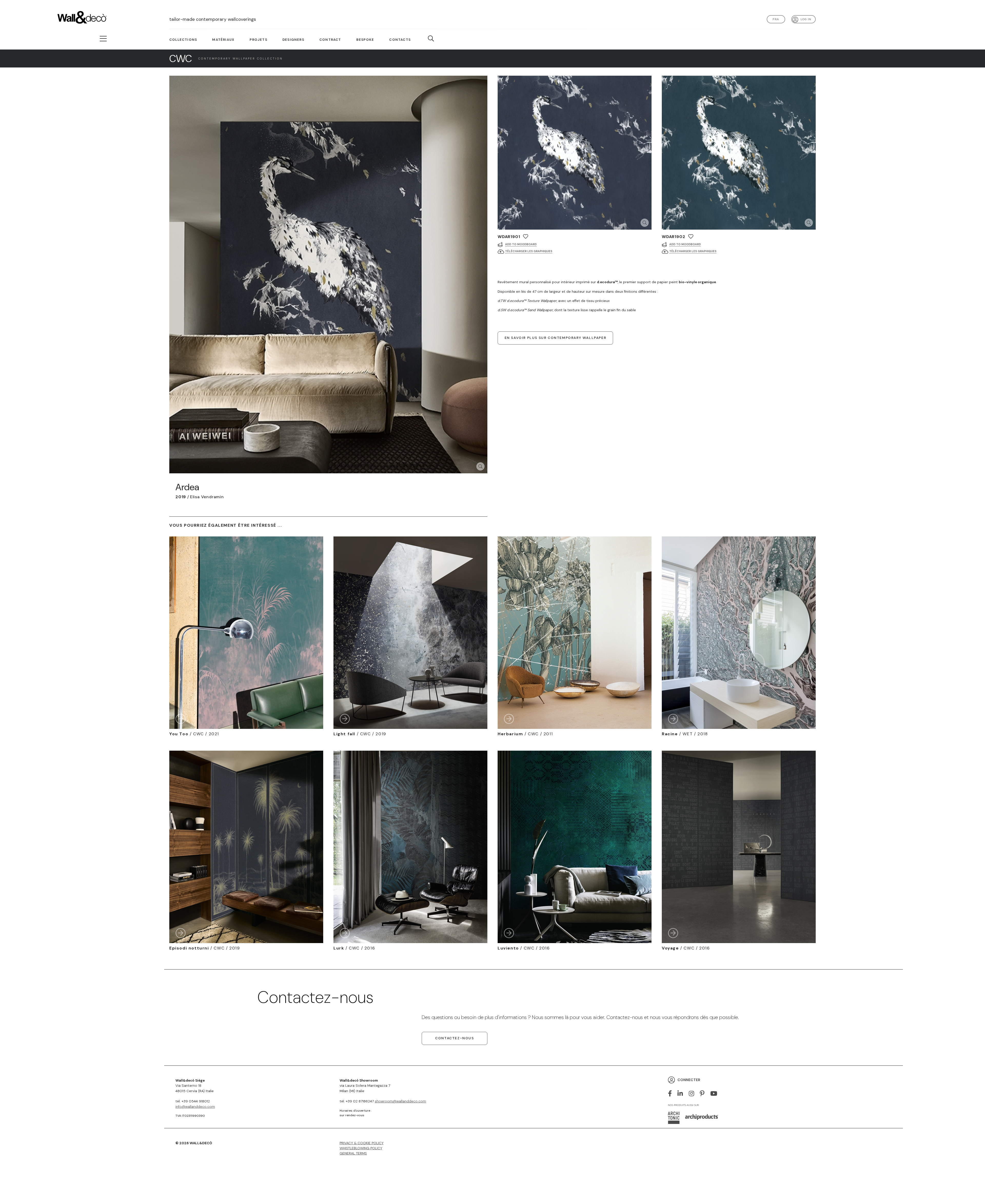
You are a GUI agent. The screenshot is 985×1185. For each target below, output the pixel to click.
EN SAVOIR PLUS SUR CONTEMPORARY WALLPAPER (555, 338)
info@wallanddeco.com (195, 1106)
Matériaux (223, 39)
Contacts (400, 39)
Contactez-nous (454, 1038)
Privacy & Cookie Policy (361, 1143)
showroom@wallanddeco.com (400, 1101)
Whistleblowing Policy (361, 1148)
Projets (258, 39)
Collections (183, 39)
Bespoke (365, 39)
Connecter (688, 1080)
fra (776, 19)
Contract (330, 39)
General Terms (353, 1153)
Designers (293, 39)
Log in (806, 19)
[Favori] (525, 236)
